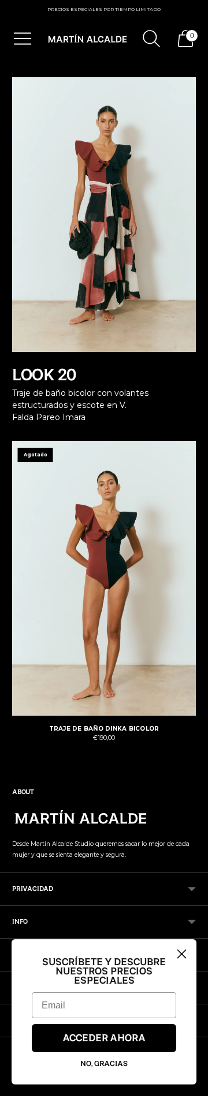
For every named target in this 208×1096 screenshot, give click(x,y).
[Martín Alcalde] (87, 38)
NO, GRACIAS (104, 1064)
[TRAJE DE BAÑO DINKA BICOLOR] (104, 578)
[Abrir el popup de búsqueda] (151, 38)
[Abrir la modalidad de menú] (22, 38)
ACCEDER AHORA (104, 1038)
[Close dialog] (182, 954)
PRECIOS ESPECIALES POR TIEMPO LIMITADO (104, 9)
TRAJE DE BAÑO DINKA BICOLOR (104, 728)
